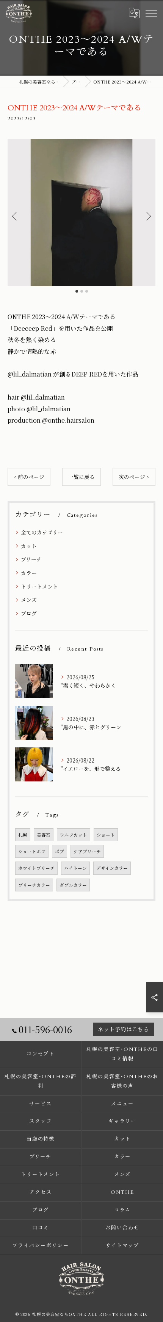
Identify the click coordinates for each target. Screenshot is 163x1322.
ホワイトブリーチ (36, 868)
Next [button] (147, 215)
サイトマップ (122, 1245)
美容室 (43, 835)
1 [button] (76, 291)
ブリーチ (31, 559)
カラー (29, 573)
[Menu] (151, 13)
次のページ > (134, 476)
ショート (106, 835)
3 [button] (86, 291)
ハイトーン (75, 868)
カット (29, 546)
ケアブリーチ (87, 851)
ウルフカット (73, 835)
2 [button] (81, 291)
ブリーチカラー (34, 885)
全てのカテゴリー (42, 532)
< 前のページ (29, 476)
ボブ (59, 851)
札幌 (22, 835)
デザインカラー (112, 868)
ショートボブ (31, 851)
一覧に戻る (81, 476)
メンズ (29, 599)
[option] (81, 212)
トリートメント (39, 586)
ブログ (29, 613)
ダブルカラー (73, 885)
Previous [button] (15, 215)
